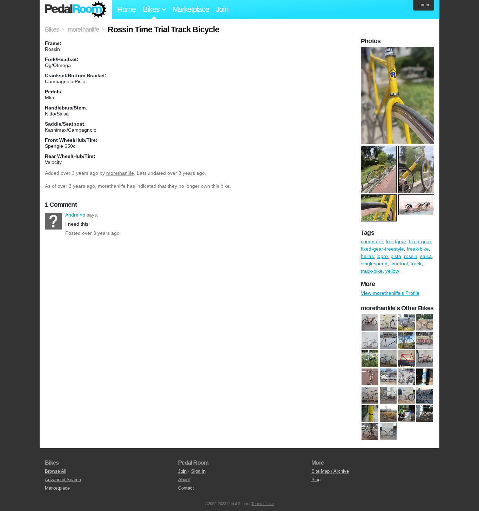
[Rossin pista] (370, 431)
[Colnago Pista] (388, 358)
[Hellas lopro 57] (425, 322)
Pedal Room (76, 9)
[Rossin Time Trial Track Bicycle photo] (398, 50)
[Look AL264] (370, 413)
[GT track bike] (370, 377)
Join (222, 9)
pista (396, 256)
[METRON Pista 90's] (406, 413)
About (184, 479)
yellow (392, 271)
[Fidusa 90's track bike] (406, 358)
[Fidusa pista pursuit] (425, 358)
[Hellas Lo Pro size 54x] (370, 395)
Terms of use (262, 504)
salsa (426, 256)
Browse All (55, 471)
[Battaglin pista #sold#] (425, 340)
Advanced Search (63, 479)
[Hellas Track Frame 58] (388, 340)
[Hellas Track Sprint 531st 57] (406, 395)
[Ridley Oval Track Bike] (425, 413)
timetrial (399, 263)
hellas (367, 256)
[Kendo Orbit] (406, 340)
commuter (372, 241)
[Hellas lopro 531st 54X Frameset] (425, 377)
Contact (186, 488)
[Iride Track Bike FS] (425, 395)
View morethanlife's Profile (390, 293)
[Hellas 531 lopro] (388, 377)
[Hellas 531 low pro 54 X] (406, 377)
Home (126, 9)
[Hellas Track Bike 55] (370, 340)
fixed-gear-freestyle (382, 249)
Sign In (198, 471)
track (416, 263)
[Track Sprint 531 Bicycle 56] (388, 431)
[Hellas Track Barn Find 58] (388, 395)
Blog (316, 479)
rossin (410, 256)
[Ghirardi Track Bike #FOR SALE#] (406, 322)
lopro (382, 256)
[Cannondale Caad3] (370, 322)
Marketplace (191, 9)
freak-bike (418, 249)
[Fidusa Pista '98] (388, 322)
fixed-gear (420, 241)
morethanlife (120, 173)
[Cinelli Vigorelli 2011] (370, 358)
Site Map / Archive (330, 471)
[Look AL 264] (388, 413)
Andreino (53, 221)
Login (423, 4)
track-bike (372, 271)
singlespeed (374, 263)
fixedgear (396, 241)
